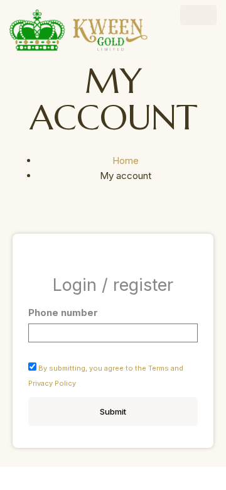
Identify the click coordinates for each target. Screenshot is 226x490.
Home (125, 160)
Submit (113, 411)
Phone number (63, 312)
